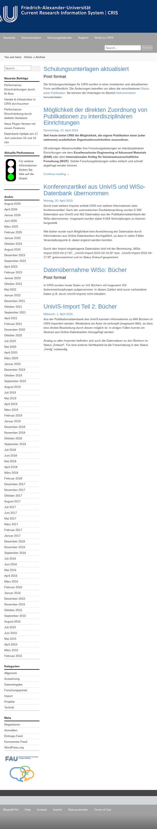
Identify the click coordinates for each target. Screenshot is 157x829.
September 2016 (15, 552)
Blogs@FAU (11, 809)
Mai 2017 (10, 518)
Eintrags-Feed (13, 736)
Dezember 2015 (14, 598)
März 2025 (11, 226)
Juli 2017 (10, 507)
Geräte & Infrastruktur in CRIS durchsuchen (20, 101)
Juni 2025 (10, 220)
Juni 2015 (10, 633)
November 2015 (14, 604)
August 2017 (12, 501)
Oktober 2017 (13, 495)
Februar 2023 (13, 272)
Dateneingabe (13, 684)
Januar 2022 (12, 295)
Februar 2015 (13, 655)
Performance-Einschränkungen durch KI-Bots (19, 89)
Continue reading (57, 174)
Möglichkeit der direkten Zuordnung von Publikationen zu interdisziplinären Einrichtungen (95, 116)
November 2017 (14, 489)
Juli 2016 (10, 558)
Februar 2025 (13, 232)
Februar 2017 (13, 530)
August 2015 (12, 621)
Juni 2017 (10, 512)
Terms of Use (102, 809)
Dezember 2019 (14, 369)
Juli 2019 (10, 392)
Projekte (9, 701)
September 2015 (15, 615)
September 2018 (15, 444)
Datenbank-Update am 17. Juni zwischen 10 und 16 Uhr (21, 138)
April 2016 (10, 575)
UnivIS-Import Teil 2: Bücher (80, 306)
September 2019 (15, 381)
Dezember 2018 (14, 427)
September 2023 (15, 260)
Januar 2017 (12, 535)
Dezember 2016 (14, 541)
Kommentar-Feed (15, 741)
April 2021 (10, 318)
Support (83, 37)
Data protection (78, 809)
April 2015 (10, 644)
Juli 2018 (10, 449)
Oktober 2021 (13, 306)
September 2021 (15, 312)
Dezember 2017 (14, 484)
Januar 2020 (12, 364)
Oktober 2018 (13, 438)
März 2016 (11, 581)
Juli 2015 (10, 627)
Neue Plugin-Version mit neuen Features (19, 126)
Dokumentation (31, 37)
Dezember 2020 (14, 329)
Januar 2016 (12, 593)
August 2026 (12, 203)
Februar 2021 (13, 323)
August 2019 (12, 386)
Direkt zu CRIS (103, 37)
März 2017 (11, 524)
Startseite (9, 37)
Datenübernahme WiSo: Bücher (85, 269)
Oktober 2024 (13, 243)
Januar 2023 (12, 278)
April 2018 (10, 467)
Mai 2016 (10, 570)
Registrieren (12, 724)
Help (28, 809)
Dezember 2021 (14, 301)
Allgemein (10, 673)
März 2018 (11, 472)
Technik (9, 707)
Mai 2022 (10, 289)
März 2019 (11, 409)
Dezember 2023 (14, 255)
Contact (42, 809)
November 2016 (14, 547)
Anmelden (10, 730)
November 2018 (14, 432)
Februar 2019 (13, 415)
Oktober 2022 (13, 283)
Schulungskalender (59, 37)
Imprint (57, 809)
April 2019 (10, 404)
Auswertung (12, 678)
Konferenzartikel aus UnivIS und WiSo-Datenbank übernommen (95, 189)
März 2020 (11, 358)
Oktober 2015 (13, 610)
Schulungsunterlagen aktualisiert (86, 68)
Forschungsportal (15, 690)
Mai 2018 (10, 461)
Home (28, 57)
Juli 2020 (10, 341)
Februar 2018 (13, 478)
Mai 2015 (10, 638)
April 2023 (10, 266)
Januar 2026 (12, 215)
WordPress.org (14, 747)
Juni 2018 (10, 455)
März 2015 (11, 650)
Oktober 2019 (13, 375)
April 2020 (10, 352)
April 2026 (10, 209)
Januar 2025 (12, 238)
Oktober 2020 (13, 335)
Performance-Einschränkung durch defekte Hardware (18, 114)
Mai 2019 (10, 398)
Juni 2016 (10, 564)
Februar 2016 (13, 587)
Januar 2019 (12, 421)
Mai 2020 (10, 346)
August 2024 (12, 249)
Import (8, 696)
